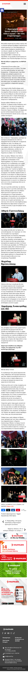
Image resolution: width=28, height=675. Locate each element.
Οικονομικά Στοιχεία (6, 641)
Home (4, 12)
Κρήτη (14, 515)
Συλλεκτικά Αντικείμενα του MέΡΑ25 (19, 639)
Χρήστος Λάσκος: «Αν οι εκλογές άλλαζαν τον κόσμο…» (13, 530)
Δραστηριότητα (11, 12)
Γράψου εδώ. (10, 506)
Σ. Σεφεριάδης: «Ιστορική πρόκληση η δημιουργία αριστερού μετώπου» (13, 522)
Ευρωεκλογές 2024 (6, 515)
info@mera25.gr (9, 656)
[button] (2, 10)
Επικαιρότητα (6, 638)
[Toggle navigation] (25, 4)
